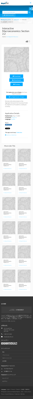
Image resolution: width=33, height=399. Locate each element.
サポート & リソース (7, 358)
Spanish (13, 119)
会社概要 (3, 303)
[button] (30, 8)
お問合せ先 (4, 325)
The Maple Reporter (8, 368)
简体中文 (27, 389)
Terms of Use (27, 391)
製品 (3, 352)
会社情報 (4, 361)
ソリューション (5, 355)
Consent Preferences (9, 394)
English (8, 389)
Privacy (2, 394)
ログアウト (4, 381)
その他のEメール (8, 371)
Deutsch (18, 389)
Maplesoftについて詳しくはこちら (8, 321)
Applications (16, 19)
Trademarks (17, 394)
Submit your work (9, 15)
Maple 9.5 (14, 117)
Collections (19, 132)
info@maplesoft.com (8, 336)
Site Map (22, 394)
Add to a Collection (11, 135)
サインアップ (5, 378)
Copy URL (9, 124)
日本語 (22, 389)
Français (13, 389)
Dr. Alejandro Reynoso (12, 36)
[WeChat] (16, 343)
